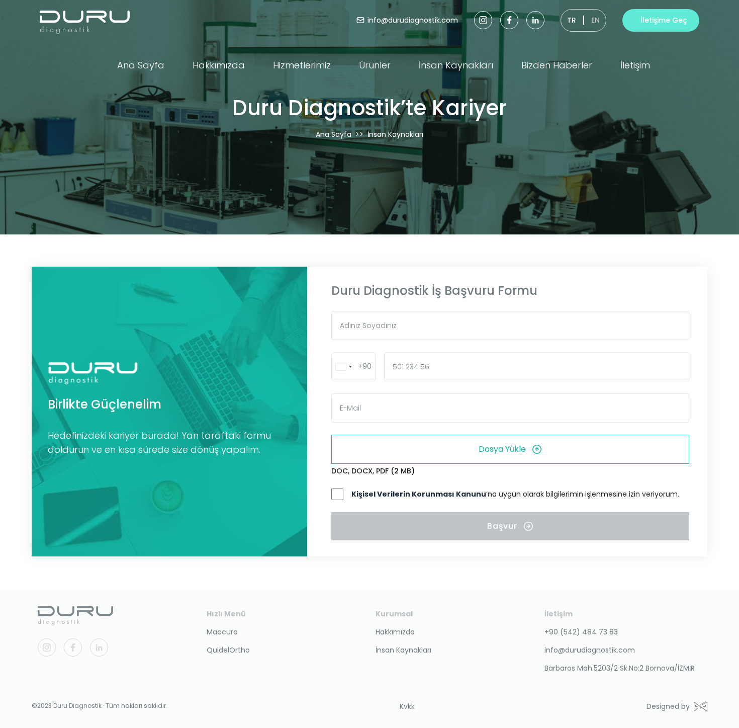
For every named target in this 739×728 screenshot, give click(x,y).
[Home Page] (75, 613)
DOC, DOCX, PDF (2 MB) (373, 471)
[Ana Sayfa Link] (85, 20)
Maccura (222, 632)
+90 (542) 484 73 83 (581, 632)
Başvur (502, 526)
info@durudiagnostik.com (589, 650)
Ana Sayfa (140, 65)
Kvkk (407, 706)
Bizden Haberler (556, 65)
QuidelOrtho (228, 650)
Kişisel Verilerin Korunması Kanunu (418, 494)
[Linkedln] (535, 20)
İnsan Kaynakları (456, 65)
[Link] (172, 373)
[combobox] (354, 367)
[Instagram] (483, 20)
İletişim (635, 65)
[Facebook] (509, 20)
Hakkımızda (219, 65)
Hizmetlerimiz (302, 65)
